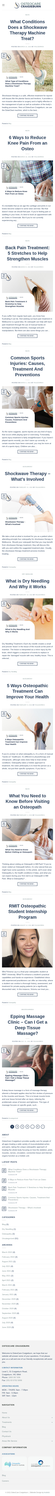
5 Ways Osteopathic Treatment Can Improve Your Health (27, 691)
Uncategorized (27, 1009)
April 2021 (6, 1280)
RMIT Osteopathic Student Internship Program (27, 911)
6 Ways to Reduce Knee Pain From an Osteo (27, 143)
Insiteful (47, 1492)
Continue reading (27, 115)
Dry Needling (27, 574)
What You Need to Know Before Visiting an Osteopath (28, 801)
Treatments (7, 1422)
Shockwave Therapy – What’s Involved (24, 1208)
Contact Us (6, 1432)
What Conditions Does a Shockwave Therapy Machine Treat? (27, 1170)
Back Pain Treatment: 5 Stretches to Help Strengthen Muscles (27, 253)
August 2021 (7, 1262)
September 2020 (9, 1313)
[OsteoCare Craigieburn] (27, 5)
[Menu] (3, 5)
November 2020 (9, 1304)
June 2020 (6, 1327)
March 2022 (7, 1252)
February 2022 (8, 1257)
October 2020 (8, 1309)
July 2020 (6, 1323)
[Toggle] (52, 1417)
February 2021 (8, 1290)
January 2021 (8, 1294)
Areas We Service (9, 1441)
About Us (6, 1417)
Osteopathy (27, 466)
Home (4, 1413)
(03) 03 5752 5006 (14, 1380)
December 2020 (9, 1299)
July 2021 (6, 1266)
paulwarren (39, 46)
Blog (27, 15)
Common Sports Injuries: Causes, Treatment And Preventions (29, 1199)
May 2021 (6, 1276)
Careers (5, 1481)
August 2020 (7, 1318)
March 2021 (7, 1285)
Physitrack (6, 1436)
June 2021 (6, 1271)
